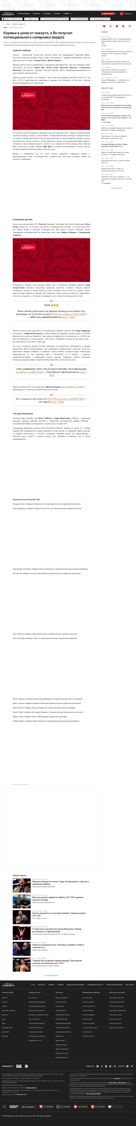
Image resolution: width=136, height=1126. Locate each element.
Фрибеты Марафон (62, 1057)
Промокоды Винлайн (63, 1023)
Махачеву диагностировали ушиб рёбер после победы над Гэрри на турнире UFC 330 (116, 107)
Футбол (4, 997)
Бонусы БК (59, 992)
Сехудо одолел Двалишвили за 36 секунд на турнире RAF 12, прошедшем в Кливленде (116, 97)
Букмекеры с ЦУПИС (36, 1032)
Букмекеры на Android (37, 1036)
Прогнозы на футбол (116, 997)
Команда (51, 984)
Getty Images (113, 1082)
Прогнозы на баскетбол (117, 1010)
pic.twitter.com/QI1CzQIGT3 (73, 314)
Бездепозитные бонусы (37, 1006)
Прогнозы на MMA (115, 1014)
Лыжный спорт (7, 1027)
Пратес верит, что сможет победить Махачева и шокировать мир (114, 137)
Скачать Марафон (88, 1014)
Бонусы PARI (60, 1006)
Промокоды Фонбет (63, 1014)
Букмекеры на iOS (35, 1040)
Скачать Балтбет (88, 1036)
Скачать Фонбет (88, 1010)
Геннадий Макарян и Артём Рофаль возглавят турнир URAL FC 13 (114, 145)
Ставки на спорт (35, 992)
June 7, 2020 (68, 317)
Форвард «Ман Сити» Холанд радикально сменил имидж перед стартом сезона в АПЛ (116, 41)
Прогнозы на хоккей (116, 1002)
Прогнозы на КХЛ (115, 1023)
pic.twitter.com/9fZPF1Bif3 (70, 399)
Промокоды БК (61, 1010)
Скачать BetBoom (88, 1006)
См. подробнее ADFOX (93, 1093)
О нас (33, 984)
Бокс (4, 1019)
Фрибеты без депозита (37, 1010)
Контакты (41, 984)
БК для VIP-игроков (36, 1027)
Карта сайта (129, 984)
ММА (5, 27)
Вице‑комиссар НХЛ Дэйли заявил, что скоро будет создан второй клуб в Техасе (116, 63)
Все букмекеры (34, 1019)
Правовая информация (114, 984)
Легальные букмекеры (37, 1023)
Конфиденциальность (95, 984)
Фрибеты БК (60, 1036)
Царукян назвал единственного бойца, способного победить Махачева (115, 153)
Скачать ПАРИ (87, 997)
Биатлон (5, 1014)
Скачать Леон (87, 1019)
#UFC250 (53, 314)
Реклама (61, 984)
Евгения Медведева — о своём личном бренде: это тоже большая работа (115, 81)
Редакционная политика (75, 984)
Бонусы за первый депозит (38, 1014)
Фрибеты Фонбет (61, 1044)
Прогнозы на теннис (116, 1006)
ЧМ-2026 (5, 1036)
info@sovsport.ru (31, 1087)
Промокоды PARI (61, 1019)
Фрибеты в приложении (37, 1002)
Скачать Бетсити (88, 1023)
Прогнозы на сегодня (117, 992)
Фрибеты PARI (60, 1040)
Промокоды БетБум (63, 1027)
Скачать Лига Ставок (89, 1027)
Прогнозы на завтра (116, 1027)
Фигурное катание (8, 1010)
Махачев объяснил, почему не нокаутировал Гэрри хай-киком (112, 170)
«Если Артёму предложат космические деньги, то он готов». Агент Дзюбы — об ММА (116, 118)
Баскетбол (6, 1032)
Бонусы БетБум (61, 1002)
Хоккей (4, 1002)
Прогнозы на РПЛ (115, 1019)
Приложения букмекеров (91, 992)
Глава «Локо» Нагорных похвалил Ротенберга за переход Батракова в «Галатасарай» (114, 72)
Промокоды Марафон (63, 1032)
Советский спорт (24, 784)
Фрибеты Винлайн (62, 1049)
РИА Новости (122, 1082)
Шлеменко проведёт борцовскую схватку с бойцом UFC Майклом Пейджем (116, 129)
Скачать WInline (88, 1002)
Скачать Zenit (87, 1032)
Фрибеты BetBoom (62, 1053)
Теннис (4, 1006)
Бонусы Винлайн (62, 997)
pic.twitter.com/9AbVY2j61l (29, 372)
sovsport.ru (117, 1078)
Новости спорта (8, 992)
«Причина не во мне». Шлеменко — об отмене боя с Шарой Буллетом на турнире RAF (116, 179)
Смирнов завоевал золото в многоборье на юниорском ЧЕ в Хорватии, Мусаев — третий (116, 53)
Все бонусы (33, 997)
